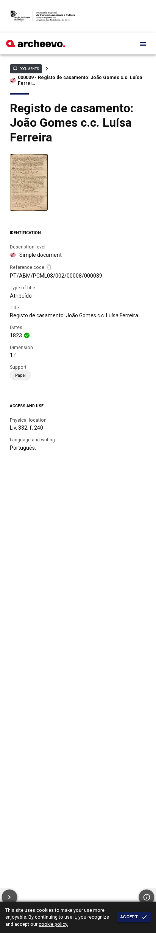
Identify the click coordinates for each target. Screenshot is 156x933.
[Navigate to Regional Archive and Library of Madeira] (43, 17)
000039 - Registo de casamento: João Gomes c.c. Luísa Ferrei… (80, 80)
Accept (129, 916)
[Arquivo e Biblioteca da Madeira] (35, 45)
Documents (26, 68)
